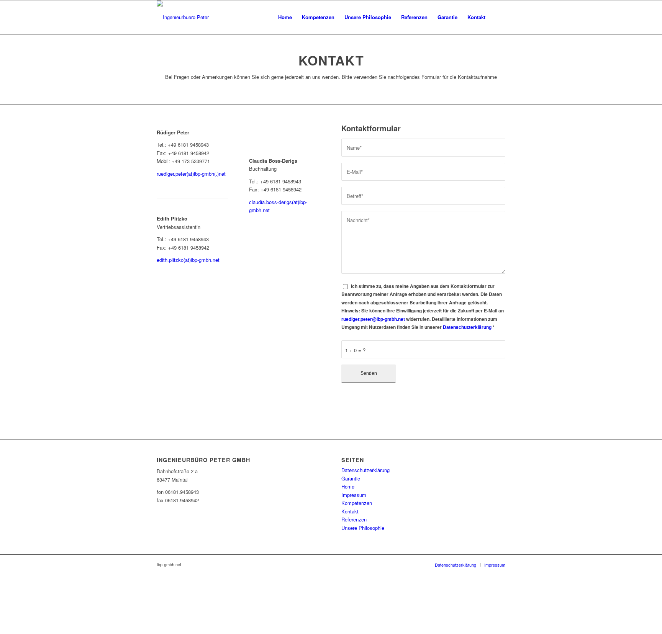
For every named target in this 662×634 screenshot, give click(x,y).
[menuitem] (285, 17)
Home (347, 486)
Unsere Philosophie (362, 527)
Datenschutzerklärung (467, 327)
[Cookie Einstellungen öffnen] (57, 629)
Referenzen (354, 519)
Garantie (350, 478)
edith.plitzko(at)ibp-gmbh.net (188, 259)
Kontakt (350, 511)
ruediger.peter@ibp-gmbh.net (373, 319)
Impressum (353, 494)
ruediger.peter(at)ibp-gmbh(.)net (191, 173)
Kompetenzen (356, 503)
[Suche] (497, 17)
